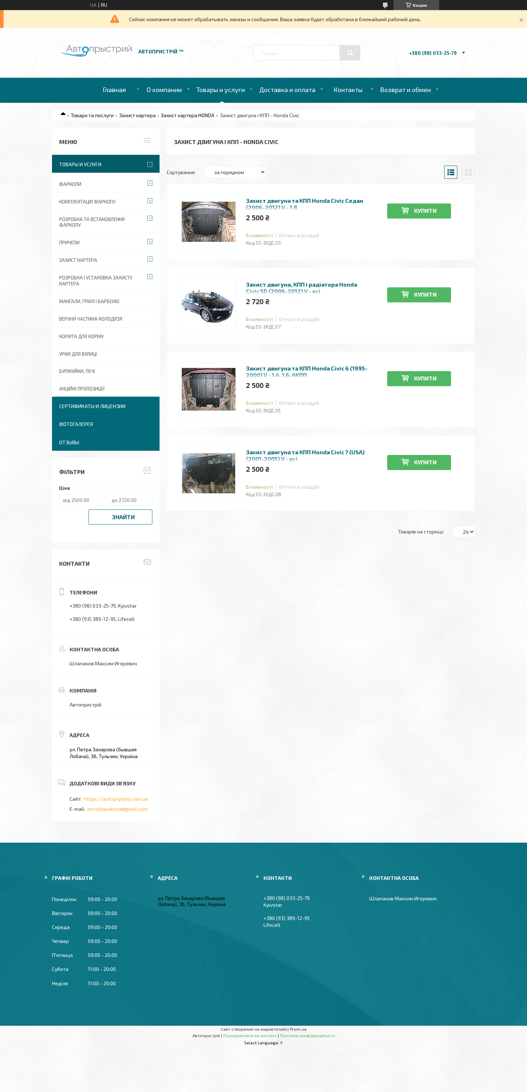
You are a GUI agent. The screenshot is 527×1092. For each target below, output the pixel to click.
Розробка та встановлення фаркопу (92, 222)
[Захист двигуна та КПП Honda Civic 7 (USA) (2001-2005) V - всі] (208, 473)
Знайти (123, 516)
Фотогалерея (76, 424)
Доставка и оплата (287, 90)
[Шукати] (350, 53)
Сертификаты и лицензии (92, 406)
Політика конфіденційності (307, 1035)
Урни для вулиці (78, 354)
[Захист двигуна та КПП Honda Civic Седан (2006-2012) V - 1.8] (208, 222)
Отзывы (69, 442)
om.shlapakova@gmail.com (117, 809)
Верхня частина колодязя (90, 319)
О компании (164, 90)
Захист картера (137, 115)
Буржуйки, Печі (77, 371)
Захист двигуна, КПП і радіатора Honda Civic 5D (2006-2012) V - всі (301, 287)
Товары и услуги (220, 90)
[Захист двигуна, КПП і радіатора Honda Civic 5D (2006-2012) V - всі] (208, 305)
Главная (114, 90)
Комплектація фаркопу (87, 202)
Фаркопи (70, 184)
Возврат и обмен (405, 90)
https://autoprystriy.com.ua (116, 799)
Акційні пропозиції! (82, 389)
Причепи (69, 242)
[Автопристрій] (96, 55)
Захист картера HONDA (187, 115)
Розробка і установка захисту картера (95, 281)
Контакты (347, 90)
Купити (425, 210)
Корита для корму (81, 336)
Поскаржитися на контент (250, 1035)
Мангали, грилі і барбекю (89, 301)
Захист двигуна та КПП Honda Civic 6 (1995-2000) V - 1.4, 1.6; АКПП (306, 371)
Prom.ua (298, 1028)
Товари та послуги (92, 115)
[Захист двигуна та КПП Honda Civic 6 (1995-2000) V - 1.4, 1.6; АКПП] (208, 389)
